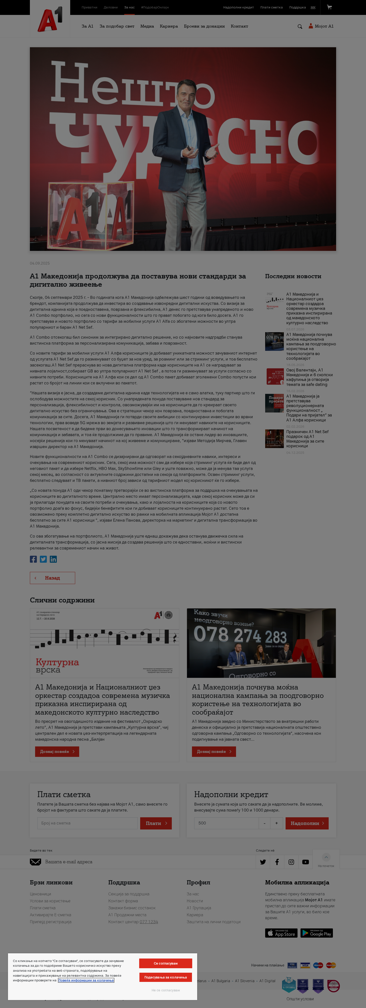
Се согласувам (166, 963)
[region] (102, 976)
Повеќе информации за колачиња (86, 980)
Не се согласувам (166, 990)
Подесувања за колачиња (165, 977)
